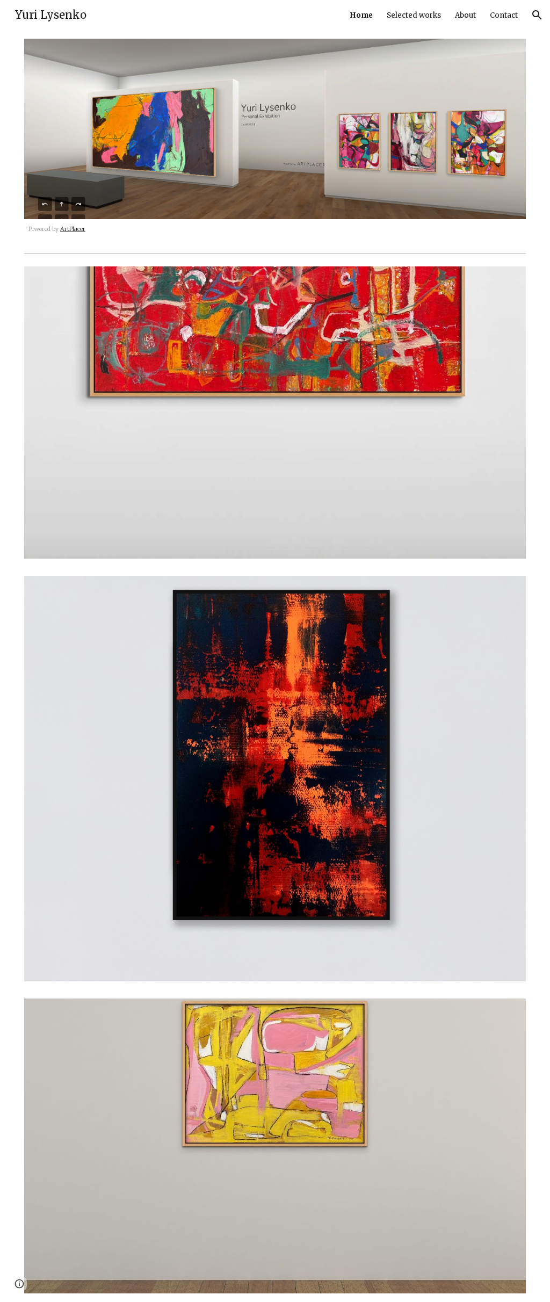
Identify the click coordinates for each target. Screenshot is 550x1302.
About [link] (465, 15)
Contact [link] (504, 15)
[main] (275, 229)
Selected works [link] (414, 15)
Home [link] (361, 15)
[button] (537, 15)
